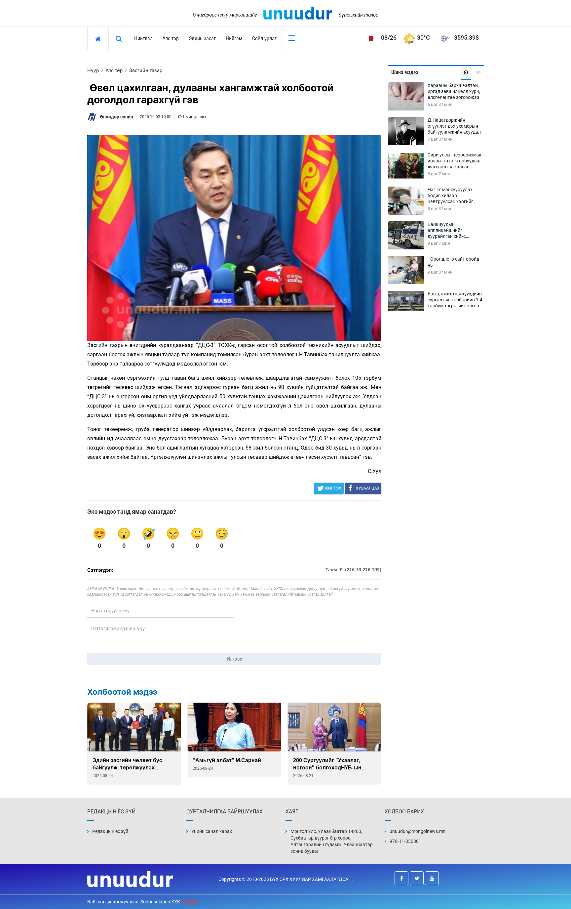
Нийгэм (234, 38)
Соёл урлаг (264, 38)
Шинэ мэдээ (404, 72)
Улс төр (171, 38)
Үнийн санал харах (211, 831)
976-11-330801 (405, 841)
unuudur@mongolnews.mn (418, 831)
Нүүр (93, 70)
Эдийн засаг (202, 38)
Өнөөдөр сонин (116, 116)
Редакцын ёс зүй (110, 831)
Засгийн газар (145, 70)
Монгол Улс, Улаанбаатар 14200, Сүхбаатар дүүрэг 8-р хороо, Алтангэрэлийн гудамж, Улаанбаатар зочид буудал (331, 841)
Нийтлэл (143, 38)
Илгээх (234, 659)
